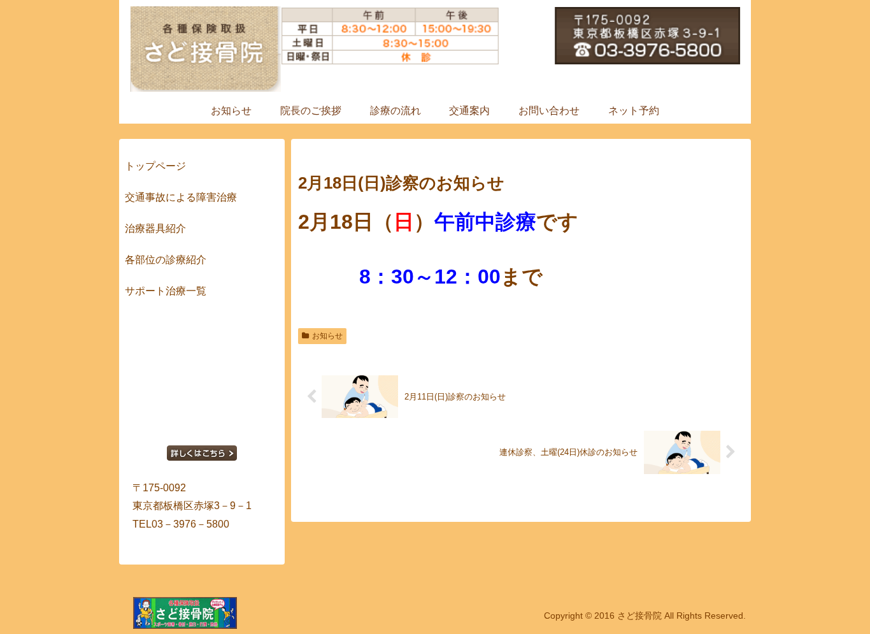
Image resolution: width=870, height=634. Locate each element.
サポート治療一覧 (165, 290)
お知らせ (327, 335)
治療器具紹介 (155, 228)
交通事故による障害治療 (181, 197)
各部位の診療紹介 (165, 259)
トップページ (155, 166)
